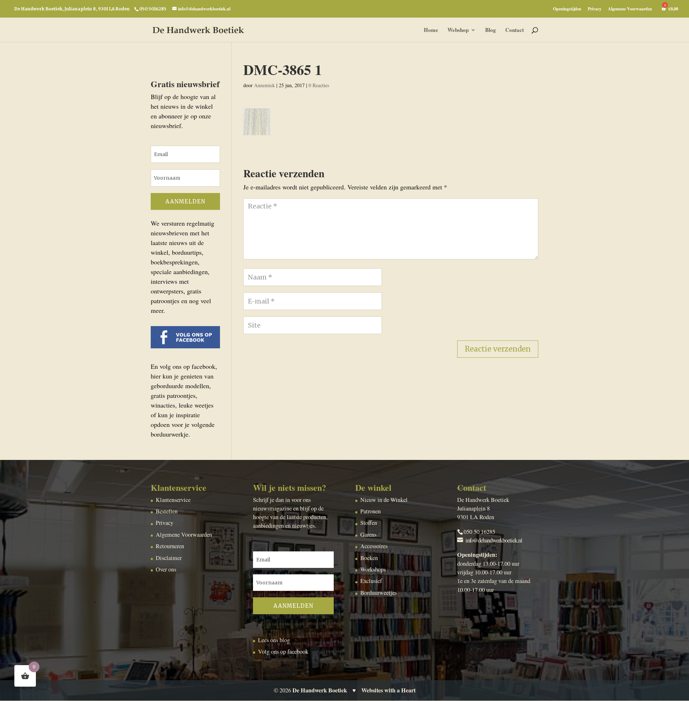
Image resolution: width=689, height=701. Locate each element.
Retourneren (170, 546)
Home (431, 30)
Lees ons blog (274, 640)
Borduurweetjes (378, 593)
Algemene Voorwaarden (630, 9)
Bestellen (167, 511)
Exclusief (371, 581)
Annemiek (264, 85)
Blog (490, 30)
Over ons (166, 569)
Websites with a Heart (388, 690)
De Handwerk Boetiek (319, 690)
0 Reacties (319, 85)
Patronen (370, 511)
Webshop (458, 30)
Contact (514, 30)
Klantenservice (173, 500)
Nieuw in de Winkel (384, 500)
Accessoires (374, 546)
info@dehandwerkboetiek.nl (493, 540)
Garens (368, 534)
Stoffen (368, 523)
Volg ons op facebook (283, 651)
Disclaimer (169, 558)
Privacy (594, 9)
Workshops (373, 569)
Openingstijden (567, 9)
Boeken (369, 558)
